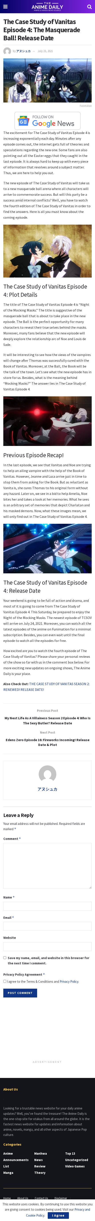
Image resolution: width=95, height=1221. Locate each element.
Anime (8, 1153)
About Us (22, 1198)
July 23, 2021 (45, 51)
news (38, 1160)
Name (9, 897)
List (6, 1166)
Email (8, 917)
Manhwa (40, 1153)
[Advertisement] (47, 1029)
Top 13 (70, 1153)
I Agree (58, 1215)
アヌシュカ (23, 51)
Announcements (15, 1160)
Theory (40, 1173)
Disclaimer (61, 1198)
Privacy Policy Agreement (24, 974)
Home (7, 1198)
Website (9, 938)
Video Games (75, 1166)
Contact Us (41, 1198)
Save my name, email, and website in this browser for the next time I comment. (48, 960)
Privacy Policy (69, 981)
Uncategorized (76, 1160)
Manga (8, 1173)
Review (40, 1166)
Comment (12, 839)
